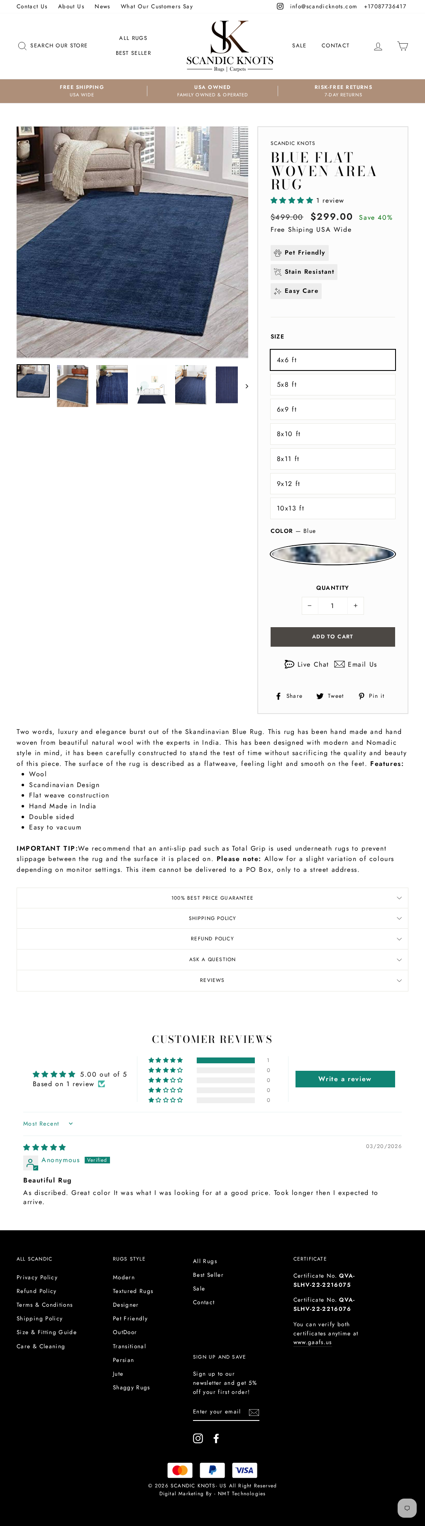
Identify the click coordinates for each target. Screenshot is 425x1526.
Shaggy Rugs (131, 1387)
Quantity (332, 588)
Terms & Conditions (45, 1304)
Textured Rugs (133, 1291)
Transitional (129, 1346)
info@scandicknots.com (325, 6)
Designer (126, 1304)
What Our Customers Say (157, 6)
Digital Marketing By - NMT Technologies (212, 1493)
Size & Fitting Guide (47, 1332)
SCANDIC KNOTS (293, 143)
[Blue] (333, 554)
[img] (44, 1147)
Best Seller (133, 53)
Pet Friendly (130, 1318)
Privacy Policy (37, 1277)
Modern (124, 1277)
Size (278, 336)
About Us (71, 6)
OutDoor (125, 1332)
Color (293, 531)
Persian (123, 1360)
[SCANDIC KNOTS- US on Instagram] (198, 1438)
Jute (118, 1373)
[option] (82, 91)
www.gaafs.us (312, 1342)
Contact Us (32, 6)
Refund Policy (212, 938)
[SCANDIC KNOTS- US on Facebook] (216, 1438)
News (102, 6)
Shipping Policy (213, 918)
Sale (299, 45)
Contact (335, 45)
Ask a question (212, 959)
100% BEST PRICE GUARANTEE (212, 898)
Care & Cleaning (41, 1346)
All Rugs (133, 38)
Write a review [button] (344, 1079)
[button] (294, 200)
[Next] (243, 385)
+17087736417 (386, 6)
